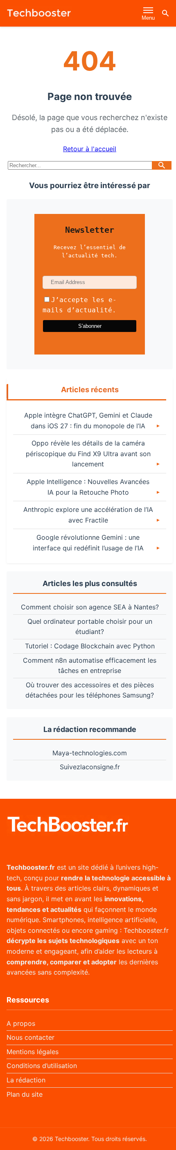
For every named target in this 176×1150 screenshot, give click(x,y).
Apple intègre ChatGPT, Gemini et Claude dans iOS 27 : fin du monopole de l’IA (88, 420)
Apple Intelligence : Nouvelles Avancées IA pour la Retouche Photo (88, 486)
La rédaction (26, 1080)
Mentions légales (33, 1052)
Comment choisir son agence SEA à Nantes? (90, 607)
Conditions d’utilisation (42, 1065)
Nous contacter (30, 1037)
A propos (21, 1023)
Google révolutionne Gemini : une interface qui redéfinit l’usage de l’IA (88, 542)
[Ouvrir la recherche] (165, 13)
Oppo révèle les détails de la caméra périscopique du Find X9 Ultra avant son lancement (88, 453)
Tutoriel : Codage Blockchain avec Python (90, 646)
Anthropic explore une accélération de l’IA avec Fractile (88, 514)
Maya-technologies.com (89, 753)
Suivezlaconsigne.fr (90, 767)
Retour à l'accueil (89, 149)
